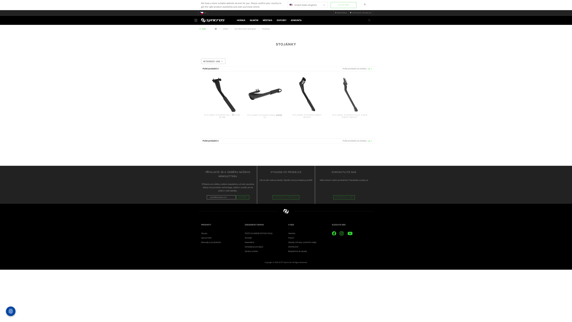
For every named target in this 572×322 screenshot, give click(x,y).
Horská (241, 20)
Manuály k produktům (211, 242)
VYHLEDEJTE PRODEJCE (286, 197)
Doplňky (281, 20)
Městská (267, 20)
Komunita (296, 20)
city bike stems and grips (245, 28)
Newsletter (249, 242)
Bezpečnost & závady (297, 251)
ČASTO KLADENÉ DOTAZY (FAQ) (258, 233)
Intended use (211, 61)
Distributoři (293, 246)
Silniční (254, 20)
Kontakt (248, 237)
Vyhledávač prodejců (254, 246)
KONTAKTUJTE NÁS (344, 197)
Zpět (204, 28)
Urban (225, 28)
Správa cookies (251, 251)
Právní (291, 237)
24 (369, 69)
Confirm (343, 5)
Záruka (204, 233)
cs (205, 13)
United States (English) (305, 5)
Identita (291, 233)
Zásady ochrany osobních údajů (302, 242)
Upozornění (206, 237)
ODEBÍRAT (243, 197)
